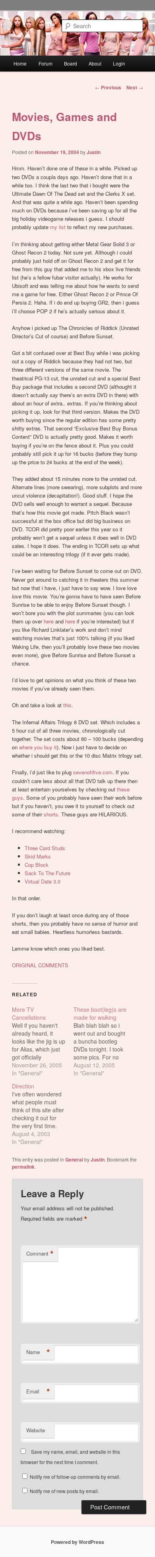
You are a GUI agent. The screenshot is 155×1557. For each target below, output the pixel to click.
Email (38, 1391)
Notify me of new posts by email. (64, 1491)
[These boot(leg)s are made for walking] (104, 1041)
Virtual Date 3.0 (42, 881)
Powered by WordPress (77, 1541)
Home (20, 63)
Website (35, 1430)
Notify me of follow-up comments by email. (75, 1476)
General (74, 1159)
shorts (51, 814)
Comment (40, 1253)
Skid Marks (38, 856)
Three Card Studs (45, 848)
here (49, 621)
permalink (23, 1166)
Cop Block (36, 864)
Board (70, 63)
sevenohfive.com (92, 772)
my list (58, 227)
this (67, 705)
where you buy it (38, 747)
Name (38, 1352)
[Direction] (43, 1114)
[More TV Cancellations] (43, 1041)
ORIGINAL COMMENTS (40, 965)
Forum (45, 63)
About (95, 63)
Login (119, 63)
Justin (94, 152)
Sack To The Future (47, 873)
